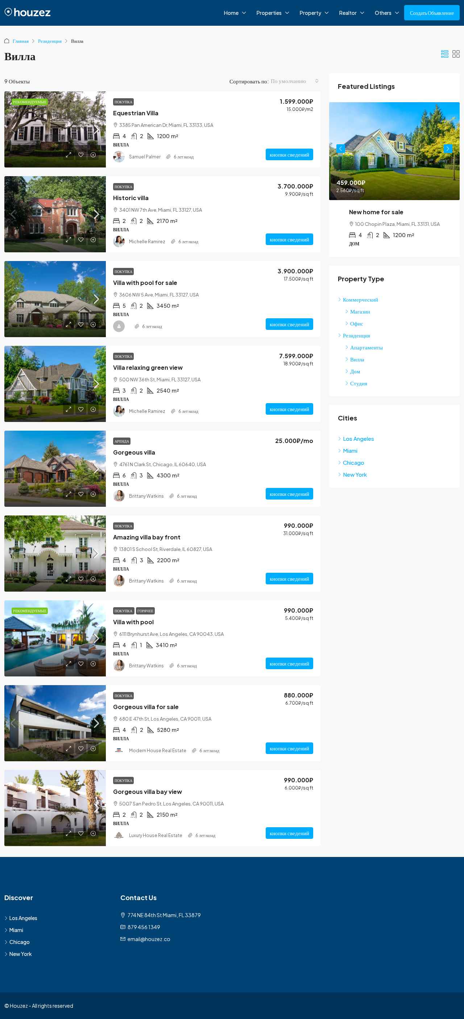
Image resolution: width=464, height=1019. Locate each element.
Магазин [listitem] (360, 311)
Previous (340, 148)
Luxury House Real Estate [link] (155, 835)
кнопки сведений (289, 154)
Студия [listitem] (358, 383)
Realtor (348, 12)
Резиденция (50, 41)
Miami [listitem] (350, 450)
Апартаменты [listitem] (366, 347)
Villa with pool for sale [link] (145, 282)
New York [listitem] (355, 474)
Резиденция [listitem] (356, 335)
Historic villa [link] (131, 198)
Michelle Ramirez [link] (147, 241)
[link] (55, 129)
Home (231, 12)
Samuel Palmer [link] (145, 157)
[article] (394, 179)
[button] (444, 53)
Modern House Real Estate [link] (157, 750)
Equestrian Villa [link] (135, 113)
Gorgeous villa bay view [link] (147, 791)
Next (448, 148)
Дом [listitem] (355, 371)
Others (383, 12)
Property (310, 12)
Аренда (122, 441)
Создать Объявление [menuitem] (432, 12)
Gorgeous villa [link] (134, 452)
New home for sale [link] (376, 212)
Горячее (145, 611)
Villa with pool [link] (133, 622)
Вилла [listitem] (357, 359)
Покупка (123, 102)
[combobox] (295, 80)
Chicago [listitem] (353, 462)
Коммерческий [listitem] (360, 299)
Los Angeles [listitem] (358, 438)
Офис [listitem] (356, 323)
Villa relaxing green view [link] (148, 367)
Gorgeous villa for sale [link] (146, 707)
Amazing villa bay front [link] (147, 537)
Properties (269, 12)
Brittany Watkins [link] (146, 496)
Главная (21, 41)
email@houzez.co (149, 939)
